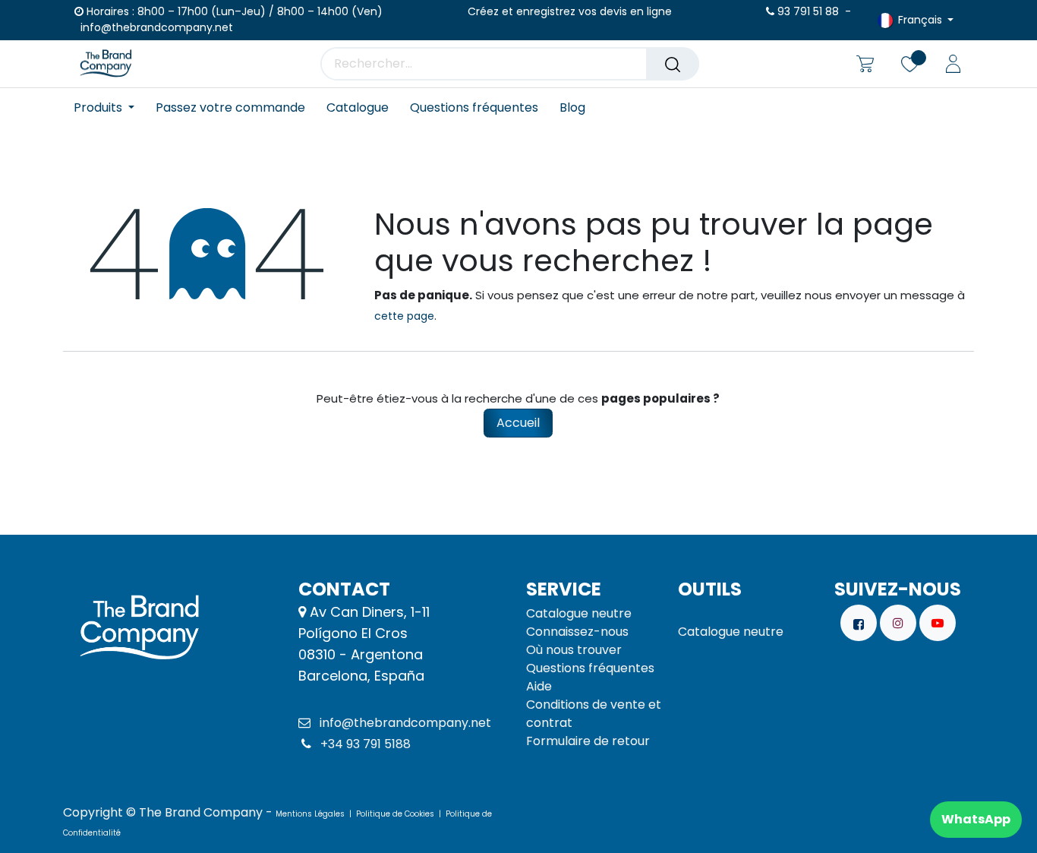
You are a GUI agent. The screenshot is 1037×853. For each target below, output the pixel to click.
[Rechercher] (672, 64)
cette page (404, 316)
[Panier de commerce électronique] (865, 64)
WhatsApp (975, 819)
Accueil (518, 422)
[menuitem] (109, 107)
